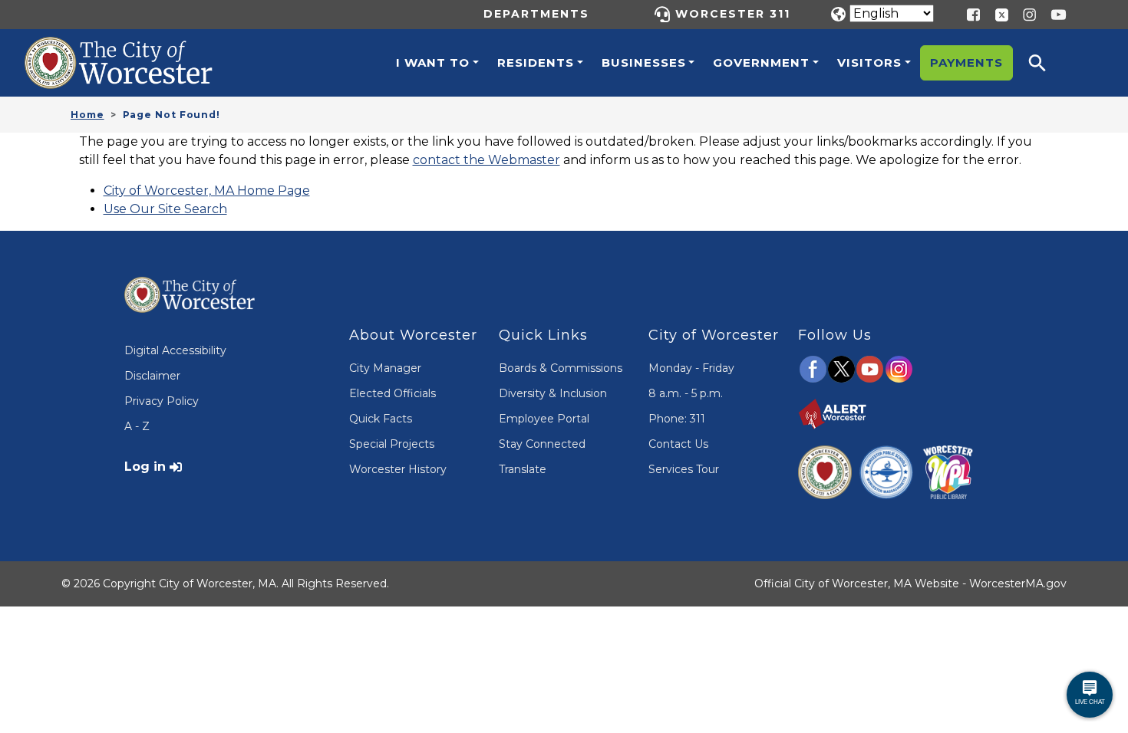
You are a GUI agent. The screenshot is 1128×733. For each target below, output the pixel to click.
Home (87, 114)
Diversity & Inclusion (553, 393)
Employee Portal (544, 419)
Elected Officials (392, 393)
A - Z (137, 426)
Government (761, 62)
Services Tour (683, 469)
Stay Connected (542, 444)
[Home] (135, 48)
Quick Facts (380, 419)
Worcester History (398, 469)
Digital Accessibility (175, 350)
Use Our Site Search (165, 209)
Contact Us (678, 444)
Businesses (644, 62)
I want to (433, 62)
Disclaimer (152, 376)
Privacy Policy (161, 401)
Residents (535, 62)
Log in (145, 466)
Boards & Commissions (560, 368)
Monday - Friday (691, 368)
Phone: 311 (676, 419)
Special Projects (391, 444)
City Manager (385, 368)
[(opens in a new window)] (996, 13)
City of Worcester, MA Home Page (207, 190)
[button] (1047, 63)
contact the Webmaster (486, 160)
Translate (522, 469)
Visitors (869, 62)
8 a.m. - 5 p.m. (685, 393)
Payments (966, 62)
